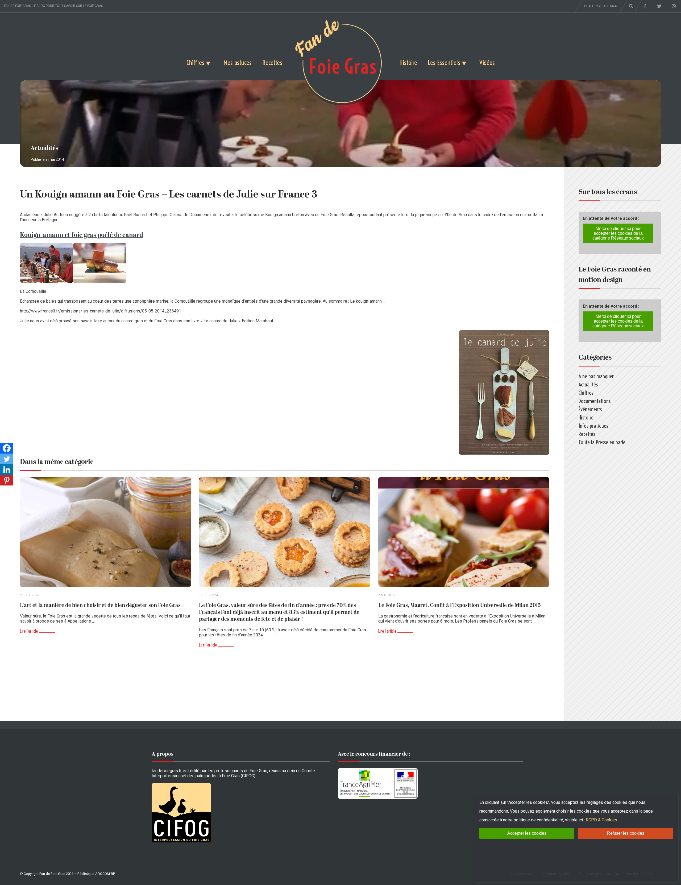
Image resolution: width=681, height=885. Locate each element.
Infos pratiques (593, 425)
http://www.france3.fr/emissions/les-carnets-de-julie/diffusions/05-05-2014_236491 (100, 311)
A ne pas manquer (596, 376)
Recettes (272, 62)
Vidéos (487, 62)
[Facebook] (6, 448)
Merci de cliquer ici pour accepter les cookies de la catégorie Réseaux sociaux (618, 233)
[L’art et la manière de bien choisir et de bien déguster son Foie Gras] (105, 532)
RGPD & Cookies (601, 819)
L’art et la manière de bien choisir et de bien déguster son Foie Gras (100, 605)
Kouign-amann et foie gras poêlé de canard (81, 235)
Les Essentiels (444, 62)
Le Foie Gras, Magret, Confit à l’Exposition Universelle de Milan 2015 (459, 605)
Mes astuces (237, 62)
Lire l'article (29, 631)
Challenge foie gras (601, 6)
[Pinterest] (6, 480)
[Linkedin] (6, 469)
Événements (590, 409)
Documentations (595, 401)
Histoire (408, 62)
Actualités (44, 148)
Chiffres (195, 62)
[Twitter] (6, 459)
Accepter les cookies (526, 833)
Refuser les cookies (625, 833)
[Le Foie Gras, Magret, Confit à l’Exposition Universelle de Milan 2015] (463, 532)
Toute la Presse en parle (602, 442)
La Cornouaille (33, 291)
